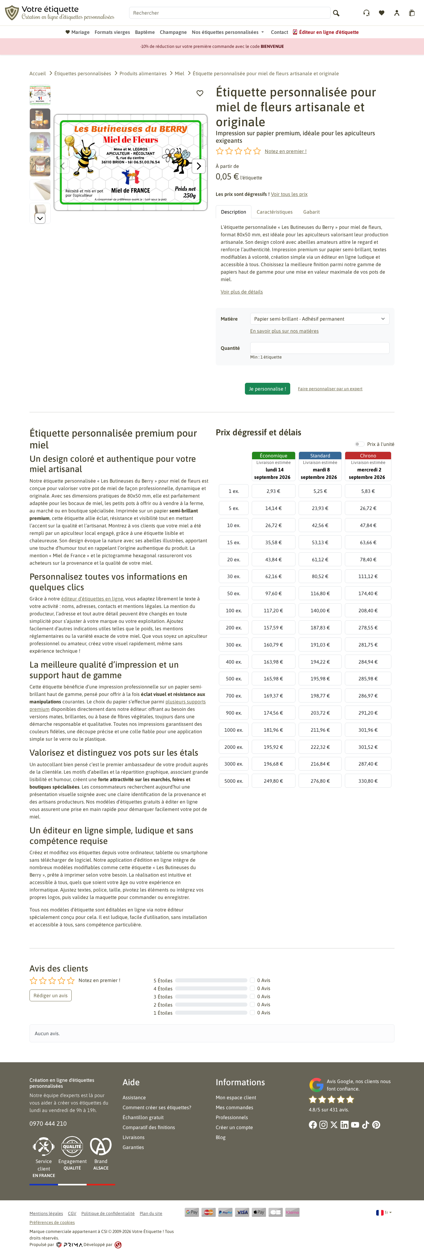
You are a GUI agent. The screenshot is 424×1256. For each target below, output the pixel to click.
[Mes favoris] (382, 13)
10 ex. (233, 525)
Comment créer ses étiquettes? (157, 1107)
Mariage (80, 32)
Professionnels (232, 1117)
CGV (72, 1213)
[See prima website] (69, 1244)
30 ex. (233, 576)
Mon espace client (236, 1097)
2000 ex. (233, 747)
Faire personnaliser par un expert (330, 388)
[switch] (360, 444)
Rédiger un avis (51, 995)
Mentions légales (46, 1213)
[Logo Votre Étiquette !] (59, 12)
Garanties (133, 1147)
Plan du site (151, 1213)
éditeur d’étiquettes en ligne (92, 598)
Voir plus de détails (242, 291)
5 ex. (234, 508)
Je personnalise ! (267, 389)
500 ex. (234, 678)
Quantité (230, 348)
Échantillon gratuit (143, 1117)
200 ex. (234, 627)
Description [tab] (233, 212)
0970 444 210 (48, 1123)
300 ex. (234, 644)
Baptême (145, 32)
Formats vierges (112, 32)
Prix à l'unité (381, 444)
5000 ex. (233, 781)
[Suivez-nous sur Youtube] (355, 1125)
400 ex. (234, 662)
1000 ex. (233, 730)
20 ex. (233, 559)
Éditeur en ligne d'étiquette (329, 32)
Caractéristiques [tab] (275, 212)
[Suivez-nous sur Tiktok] (366, 1125)
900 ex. (234, 713)
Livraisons (134, 1137)
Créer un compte (234, 1127)
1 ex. (234, 491)
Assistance (134, 1097)
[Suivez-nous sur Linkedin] (345, 1125)
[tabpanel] (305, 259)
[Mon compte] (367, 13)
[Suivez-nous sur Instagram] (323, 1125)
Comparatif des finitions (149, 1127)
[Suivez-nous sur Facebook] (313, 1125)
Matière (229, 319)
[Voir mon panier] (412, 13)
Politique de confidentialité (108, 1213)
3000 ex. (233, 764)
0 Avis (263, 980)
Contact (279, 32)
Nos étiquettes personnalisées (225, 32)
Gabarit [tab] (311, 212)
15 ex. (233, 542)
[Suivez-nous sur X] (334, 1125)
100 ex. (234, 610)
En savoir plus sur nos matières (284, 331)
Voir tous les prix (289, 194)
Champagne (173, 32)
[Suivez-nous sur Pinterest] (376, 1125)
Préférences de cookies (52, 1222)
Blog (221, 1137)
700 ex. (234, 695)
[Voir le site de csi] (117, 1244)
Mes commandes (234, 1107)
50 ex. (233, 593)
